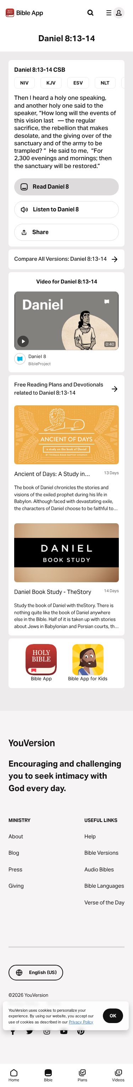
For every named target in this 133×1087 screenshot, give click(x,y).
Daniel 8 (43, 356)
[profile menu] (113, 13)
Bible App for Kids (87, 678)
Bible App (41, 678)
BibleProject (39, 363)
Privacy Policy (81, 1021)
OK (113, 1015)
